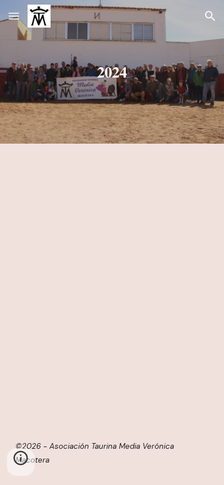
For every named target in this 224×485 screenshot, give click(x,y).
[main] (112, 72)
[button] (14, 16)
